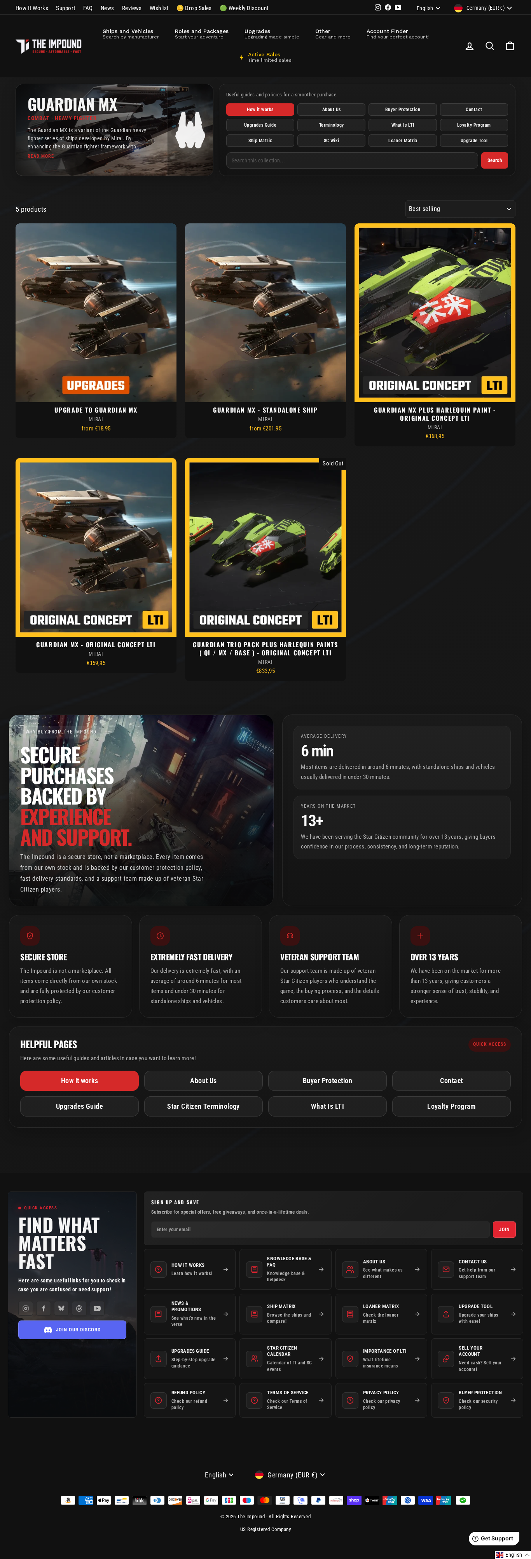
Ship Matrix (260, 140)
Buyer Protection (402, 109)
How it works (260, 109)
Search (494, 160)
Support (65, 8)
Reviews (132, 8)
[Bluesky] (61, 1308)
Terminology (331, 125)
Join (504, 1229)
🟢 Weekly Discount (244, 8)
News (107, 8)
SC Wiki (331, 140)
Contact (474, 109)
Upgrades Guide (260, 125)
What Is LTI (402, 125)
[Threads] (79, 1308)
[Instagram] (25, 1308)
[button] (513, 1555)
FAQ (88, 8)
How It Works (32, 8)
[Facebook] (43, 1308)
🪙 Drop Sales (194, 8)
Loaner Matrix (402, 140)
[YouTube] (97, 1308)
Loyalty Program (474, 125)
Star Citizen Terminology (203, 1106)
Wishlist (159, 8)
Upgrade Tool (474, 140)
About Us (331, 109)
